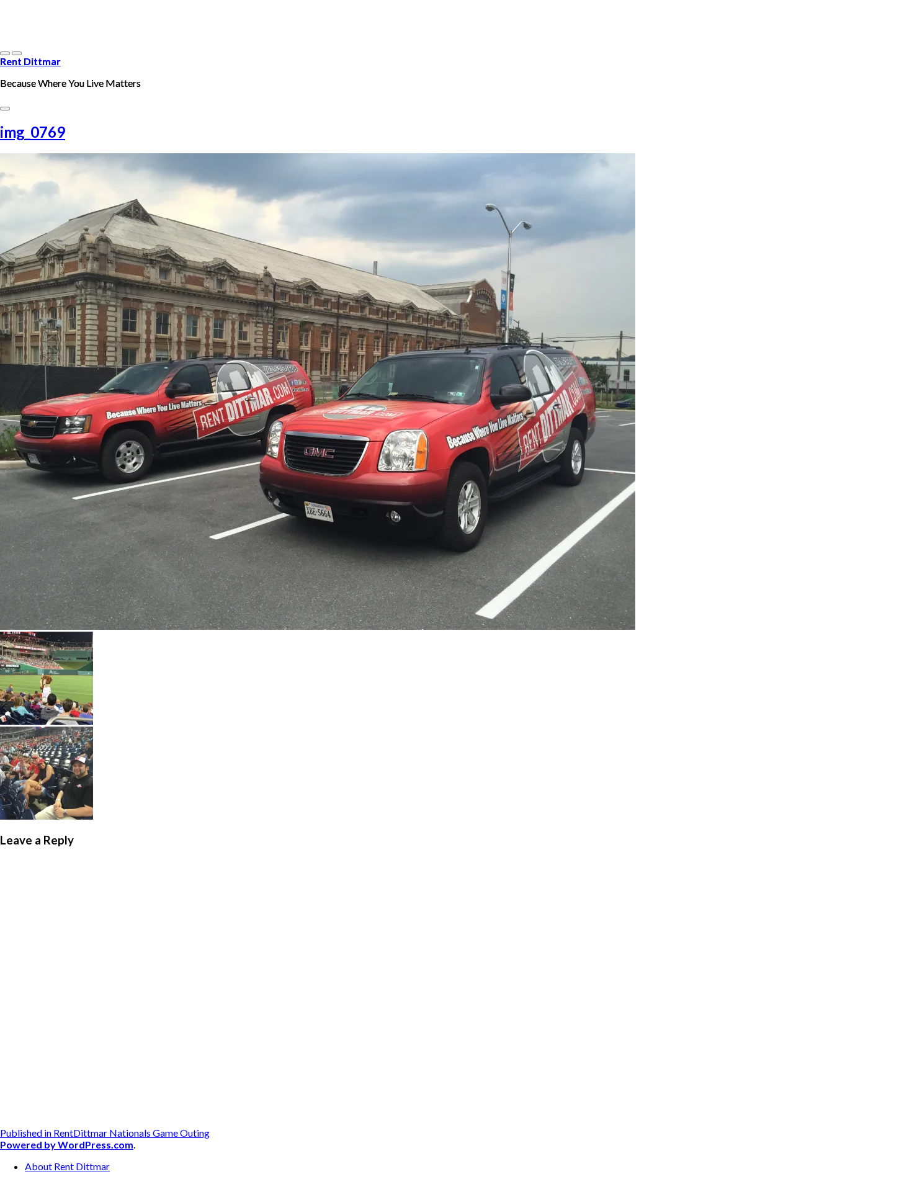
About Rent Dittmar (67, 1166)
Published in (105, 1133)
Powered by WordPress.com (66, 1144)
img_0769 (32, 132)
